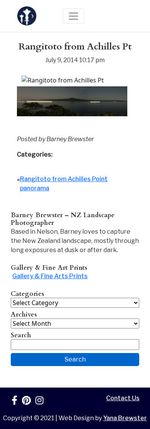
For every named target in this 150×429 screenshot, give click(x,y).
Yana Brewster (125, 418)
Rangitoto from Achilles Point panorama (64, 183)
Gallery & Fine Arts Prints (50, 276)
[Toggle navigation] (73, 16)
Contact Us (123, 398)
